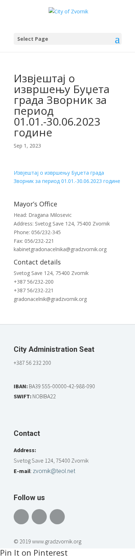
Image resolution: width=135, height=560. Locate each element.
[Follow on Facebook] (21, 516)
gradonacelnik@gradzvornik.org (50, 299)
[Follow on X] (39, 516)
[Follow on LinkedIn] (57, 516)
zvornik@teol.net (54, 471)
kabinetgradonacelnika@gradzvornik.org (60, 249)
